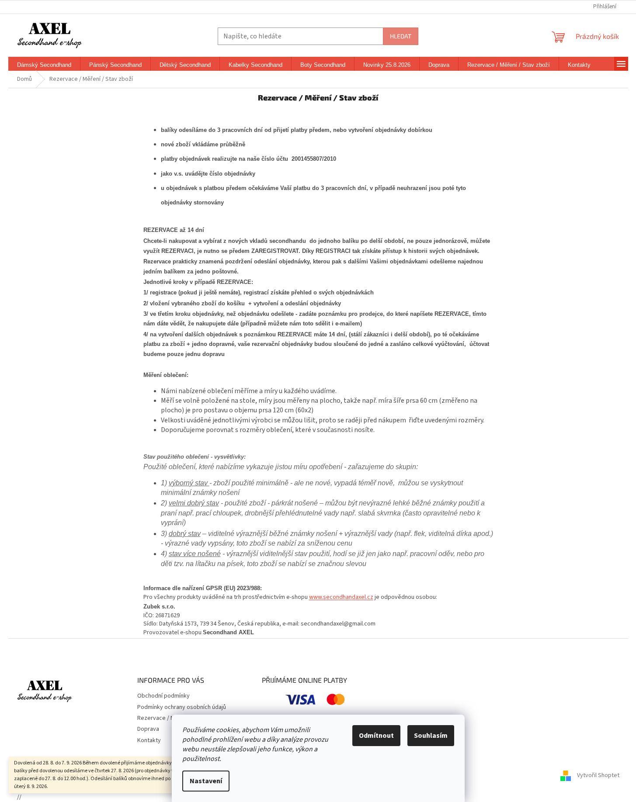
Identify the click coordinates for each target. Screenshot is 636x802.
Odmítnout (376, 735)
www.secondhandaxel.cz (341, 597)
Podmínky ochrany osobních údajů (181, 707)
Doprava (148, 729)
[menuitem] (44, 65)
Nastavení (206, 781)
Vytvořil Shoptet (598, 775)
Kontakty (149, 740)
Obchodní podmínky (163, 695)
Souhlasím (431, 735)
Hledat (400, 36)
